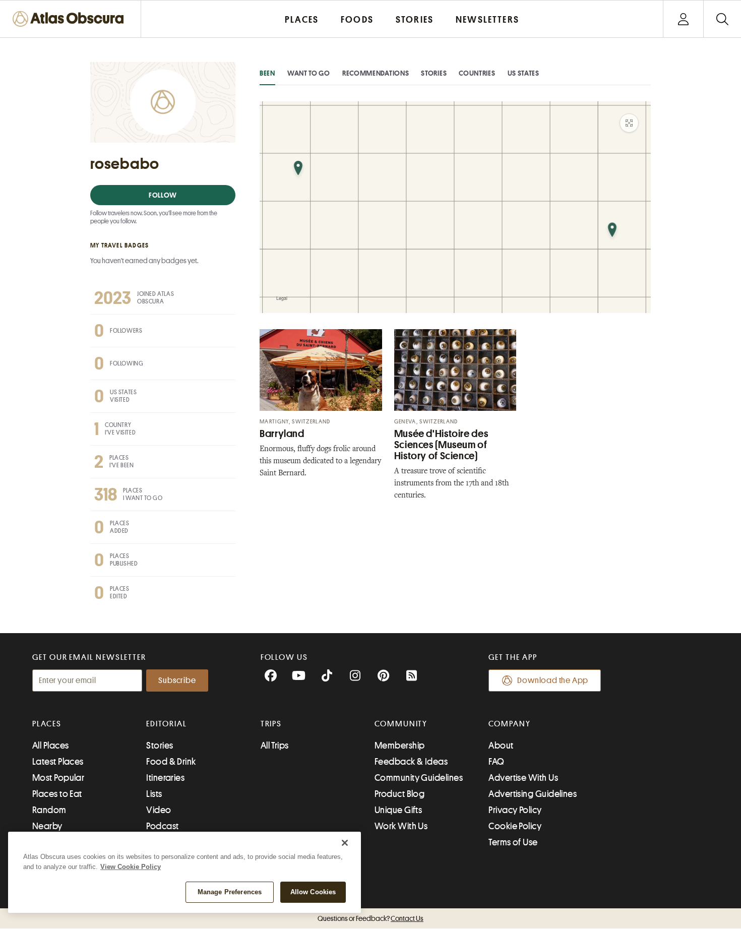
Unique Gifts (398, 810)
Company (509, 724)
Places (46, 724)
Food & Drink (171, 762)
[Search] (722, 19)
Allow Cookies (313, 892)
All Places (50, 745)
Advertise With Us (523, 778)
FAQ (496, 762)
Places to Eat (57, 794)
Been (267, 73)
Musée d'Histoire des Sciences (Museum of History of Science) (441, 444)
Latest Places (58, 762)
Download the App (552, 680)
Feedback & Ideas (411, 762)
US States (523, 73)
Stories (434, 73)
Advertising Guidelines (532, 794)
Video (158, 810)
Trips (271, 724)
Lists (154, 794)
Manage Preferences (230, 892)
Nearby (47, 826)
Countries (477, 73)
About (500, 745)
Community (401, 724)
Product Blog (399, 794)
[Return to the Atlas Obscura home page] (70, 19)
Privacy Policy (514, 810)
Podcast (162, 826)
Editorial (166, 724)
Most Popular (58, 778)
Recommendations (375, 73)
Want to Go (308, 73)
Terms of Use (512, 842)
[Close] (345, 843)
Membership (400, 745)
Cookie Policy (514, 826)
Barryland (282, 433)
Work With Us (401, 826)
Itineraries (165, 778)
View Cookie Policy (130, 867)
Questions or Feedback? (370, 918)
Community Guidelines (419, 778)
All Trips (275, 745)
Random (49, 810)
